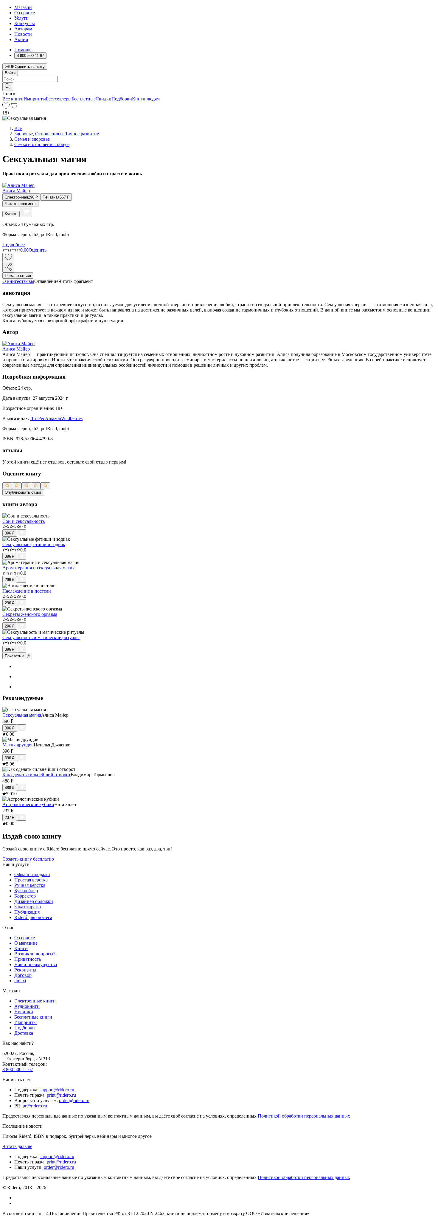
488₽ (10, 787)
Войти (10, 73)
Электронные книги (35, 1000)
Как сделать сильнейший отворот (36, 774)
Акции (21, 39)
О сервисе (24, 12)
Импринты (35, 98)
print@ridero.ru (61, 1095)
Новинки (23, 1011)
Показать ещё (17, 656)
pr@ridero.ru (35, 1105)
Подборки (121, 98)
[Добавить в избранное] (8, 257)
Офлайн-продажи (32, 874)
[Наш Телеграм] (16, 1203)
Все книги (13, 98)
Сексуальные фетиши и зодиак (33, 544)
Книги (21, 948)
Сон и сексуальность (23, 521)
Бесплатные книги (33, 1016)
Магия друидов (18, 744)
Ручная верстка (29, 885)
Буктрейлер (26, 890)
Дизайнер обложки (33, 901)
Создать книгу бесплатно (28, 858)
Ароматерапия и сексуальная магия (38, 567)
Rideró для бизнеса (33, 917)
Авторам (23, 28)
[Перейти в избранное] (6, 107)
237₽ (10, 817)
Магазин (23, 7)
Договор (23, 975)
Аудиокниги (27, 1006)
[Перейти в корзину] (14, 107)
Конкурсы (24, 23)
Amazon (53, 418)
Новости (23, 34)
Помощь (22, 49)
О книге (10, 281)
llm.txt (20, 980)
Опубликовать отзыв (23, 492)
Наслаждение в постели (26, 591)
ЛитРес (37, 418)
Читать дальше (17, 1146)
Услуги (21, 18)
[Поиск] (7, 86)
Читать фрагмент (20, 204)
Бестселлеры (59, 98)
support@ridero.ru (57, 1089)
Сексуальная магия (21, 715)
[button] (219, 86)
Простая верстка (31, 879)
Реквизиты (25, 969)
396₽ (10, 533)
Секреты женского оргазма (29, 614)
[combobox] (219, 79)
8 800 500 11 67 (17, 1069)
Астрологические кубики (28, 804)
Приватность (27, 959)
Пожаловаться (18, 275)
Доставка (23, 1033)
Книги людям (146, 98)
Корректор (25, 895)
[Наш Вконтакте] (17, 1197)
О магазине (26, 943)
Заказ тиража (27, 906)
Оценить (37, 249)
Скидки (103, 98)
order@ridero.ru (74, 1100)
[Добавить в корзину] (26, 212)
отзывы (26, 281)
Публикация (27, 912)
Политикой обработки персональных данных (304, 1115)
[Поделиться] (8, 267)
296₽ (10, 579)
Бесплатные (84, 98)
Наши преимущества (35, 964)
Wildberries (72, 418)
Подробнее (13, 244)
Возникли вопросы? (34, 953)
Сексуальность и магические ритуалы (41, 637)
